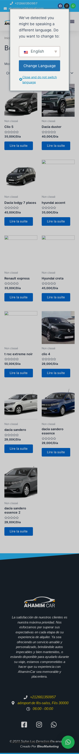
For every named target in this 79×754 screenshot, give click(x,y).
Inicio (8, 38)
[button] (72, 21)
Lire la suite (19, 146)
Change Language (39, 65)
